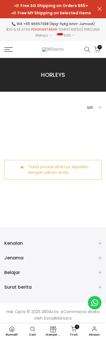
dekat (100, 9)
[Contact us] (94, 302)
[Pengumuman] (51, 9)
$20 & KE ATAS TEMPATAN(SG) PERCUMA (53, 29)
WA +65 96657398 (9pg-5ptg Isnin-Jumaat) (56, 23)
